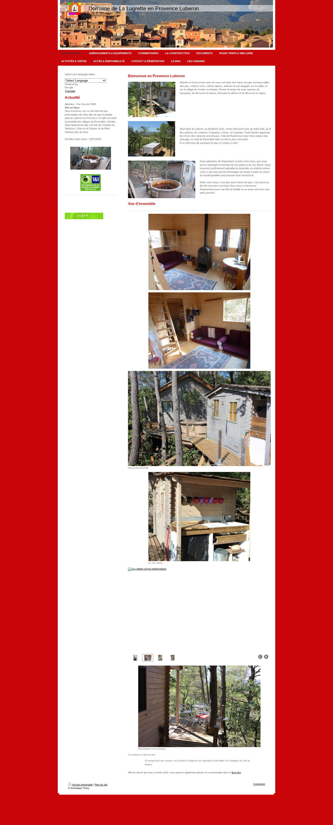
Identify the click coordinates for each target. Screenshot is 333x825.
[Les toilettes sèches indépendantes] (148, 658)
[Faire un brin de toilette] (199, 609)
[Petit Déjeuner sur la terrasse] (199, 706)
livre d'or (236, 772)
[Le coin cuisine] (199, 516)
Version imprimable (82, 784)
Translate (70, 91)
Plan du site (101, 784)
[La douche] (135, 658)
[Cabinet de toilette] (173, 658)
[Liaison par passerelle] (199, 418)
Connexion (259, 784)
